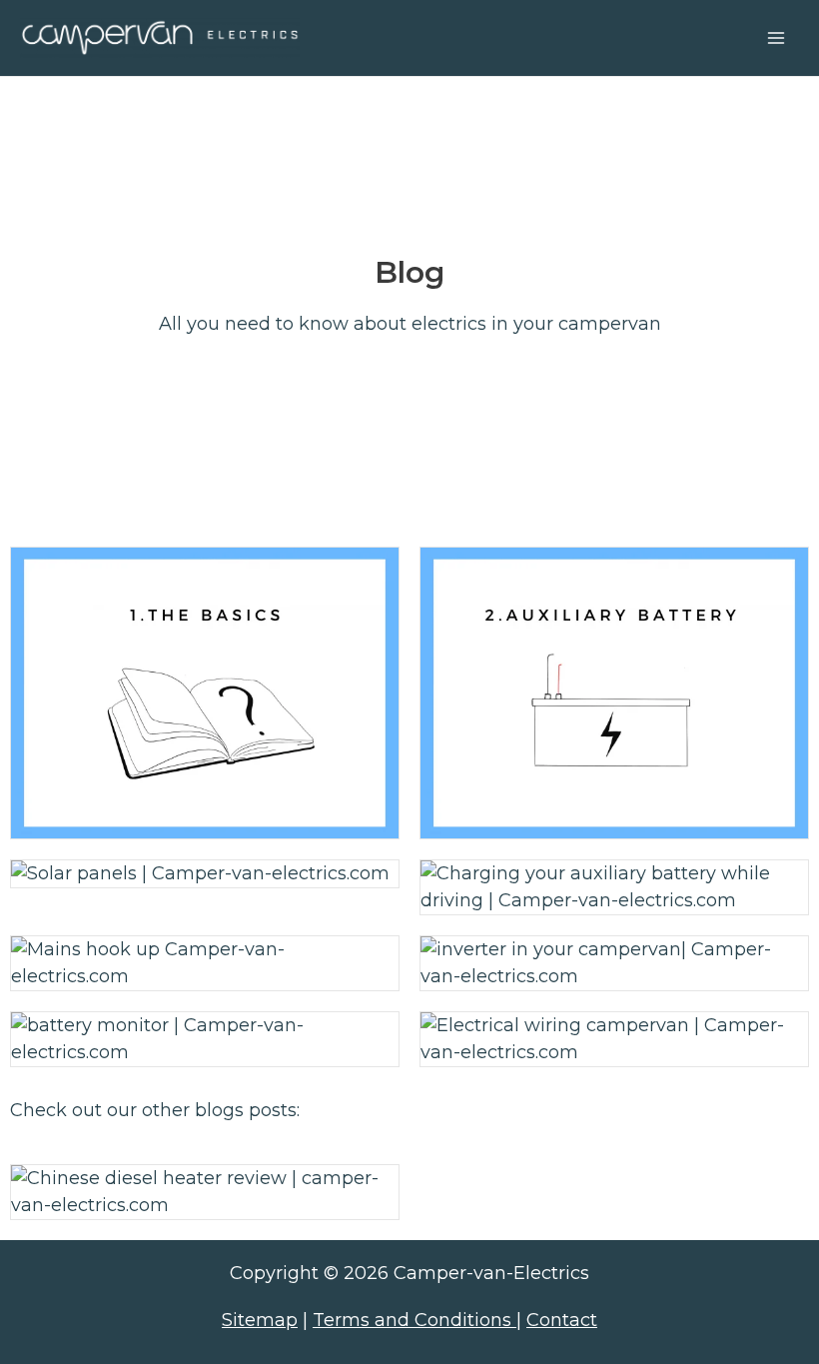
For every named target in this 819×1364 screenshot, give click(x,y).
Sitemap (260, 1320)
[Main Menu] (776, 37)
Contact (561, 1320)
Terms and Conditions (414, 1320)
